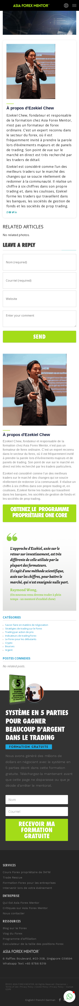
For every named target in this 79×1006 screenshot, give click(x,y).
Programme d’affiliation (19, 938)
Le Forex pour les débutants (20, 639)
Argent (8, 650)
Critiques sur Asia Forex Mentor (25, 908)
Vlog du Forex (12, 933)
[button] (69, 996)
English (29, 999)
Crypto (8, 642)
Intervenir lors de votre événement (27, 888)
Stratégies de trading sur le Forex (23, 628)
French (40, 999)
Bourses (10, 646)
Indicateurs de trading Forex (20, 635)
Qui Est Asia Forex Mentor (21, 902)
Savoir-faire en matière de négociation (26, 625)
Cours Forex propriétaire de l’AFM (27, 872)
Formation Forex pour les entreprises (29, 883)
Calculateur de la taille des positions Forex (33, 944)
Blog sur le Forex (15, 928)
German (50, 999)
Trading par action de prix (19, 632)
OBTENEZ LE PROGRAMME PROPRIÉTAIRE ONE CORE (39, 512)
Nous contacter (14, 913)
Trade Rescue (12, 877)
